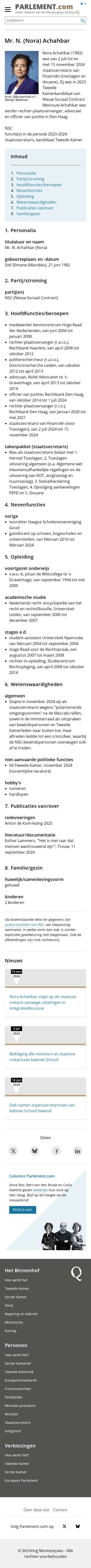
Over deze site (36, 1509)
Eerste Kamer (16, 1297)
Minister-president (20, 1405)
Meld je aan (22, 1209)
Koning (10, 1330)
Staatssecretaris (18, 1422)
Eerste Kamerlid (18, 1363)
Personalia (26, 173)
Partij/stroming (30, 179)
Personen (16, 1345)
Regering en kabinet (21, 1314)
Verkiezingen (20, 1445)
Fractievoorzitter (18, 1388)
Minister (11, 1414)
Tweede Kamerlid (19, 1371)
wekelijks (40, 1190)
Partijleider (14, 1397)
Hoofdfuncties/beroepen (39, 184)
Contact (60, 1509)
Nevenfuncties (30, 190)
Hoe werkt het (16, 1280)
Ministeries (14, 1322)
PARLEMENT (44, 7)
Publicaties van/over (35, 208)
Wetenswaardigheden (37, 202)
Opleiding (25, 196)
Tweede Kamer (17, 1288)
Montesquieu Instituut (61, 12)
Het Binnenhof (22, 1270)
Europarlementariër (21, 1380)
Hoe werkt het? (17, 1355)
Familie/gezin (28, 213)
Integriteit (13, 1431)
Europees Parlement (21, 1480)
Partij (9, 1305)
